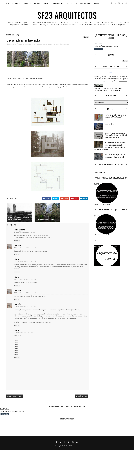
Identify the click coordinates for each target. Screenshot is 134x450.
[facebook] (111, 3)
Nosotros (37, 3)
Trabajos (15, 3)
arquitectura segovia (41, 44)
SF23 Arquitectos (67, 15)
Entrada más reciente (14, 396)
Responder (16, 240)
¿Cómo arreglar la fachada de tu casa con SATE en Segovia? (115, 116)
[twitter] (115, 3)
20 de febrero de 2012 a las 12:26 (25, 261)
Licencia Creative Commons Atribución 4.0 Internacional (108, 89)
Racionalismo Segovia (62, 44)
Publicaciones (58, 3)
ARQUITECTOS (29, 44)
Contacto (46, 3)
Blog (69, 3)
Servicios (26, 3)
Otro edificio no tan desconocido (45, 219)
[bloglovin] (68, 442)
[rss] (64, 442)
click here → (123, 81)
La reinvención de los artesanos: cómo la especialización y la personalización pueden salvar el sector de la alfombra (109, 146)
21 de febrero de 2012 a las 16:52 (25, 293)
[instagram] (118, 3)
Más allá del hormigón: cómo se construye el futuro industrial (115, 155)
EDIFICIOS (51, 44)
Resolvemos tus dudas (83, 3)
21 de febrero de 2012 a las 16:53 (25, 306)
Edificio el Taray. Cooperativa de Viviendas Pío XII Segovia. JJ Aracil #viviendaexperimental (116, 135)
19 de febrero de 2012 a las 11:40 (25, 248)
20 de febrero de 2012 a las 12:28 (25, 279)
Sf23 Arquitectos (99, 172)
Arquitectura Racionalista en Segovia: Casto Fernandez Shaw (18, 218)
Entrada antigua (81, 396)
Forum (16, 338)
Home (7, 3)
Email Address (99, 44)
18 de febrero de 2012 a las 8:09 (25, 232)
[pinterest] (126, 3)
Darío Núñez (17, 245)
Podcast (96, 3)
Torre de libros (109, 124)
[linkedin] (122, 3)
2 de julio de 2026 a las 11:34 (24, 332)
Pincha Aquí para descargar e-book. (106, 46)
